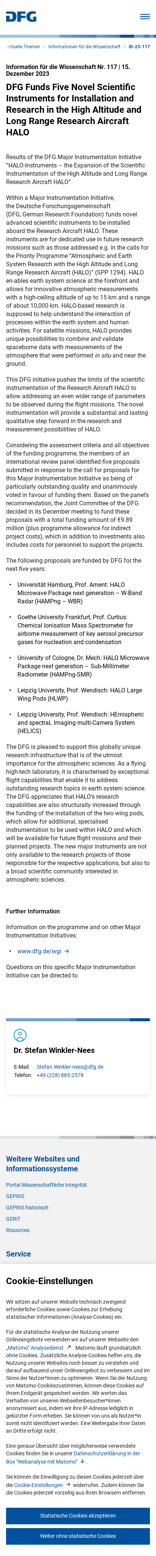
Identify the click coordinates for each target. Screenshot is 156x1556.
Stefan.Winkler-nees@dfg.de (70, 1067)
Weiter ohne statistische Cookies (78, 1536)
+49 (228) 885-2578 (60, 1075)
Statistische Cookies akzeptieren (78, 1516)
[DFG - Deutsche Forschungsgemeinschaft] (21, 19)
